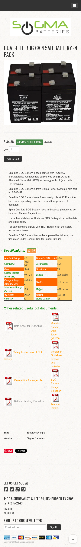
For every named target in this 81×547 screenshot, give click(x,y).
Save (10, 450)
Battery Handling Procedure (29, 401)
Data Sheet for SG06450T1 (29, 326)
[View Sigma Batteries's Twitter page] (12, 490)
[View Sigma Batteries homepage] (40, 27)
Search (8, 509)
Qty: (6, 149)
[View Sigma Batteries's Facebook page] (6, 490)
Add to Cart (13, 159)
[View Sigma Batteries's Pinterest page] (23, 490)
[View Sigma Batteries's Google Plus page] (17, 490)
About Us (9, 513)
